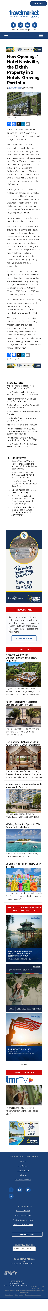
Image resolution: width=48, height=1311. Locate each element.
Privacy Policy (19, 1295)
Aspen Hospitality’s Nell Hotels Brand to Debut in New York (20, 387)
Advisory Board (23, 1170)
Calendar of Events (23, 1211)
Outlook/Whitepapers (23, 1215)
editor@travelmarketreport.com (23, 1263)
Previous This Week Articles (23, 1225)
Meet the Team (23, 1166)
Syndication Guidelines (23, 1180)
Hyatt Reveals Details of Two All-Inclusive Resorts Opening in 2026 (22, 439)
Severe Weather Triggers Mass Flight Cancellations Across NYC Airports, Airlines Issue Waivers (24, 465)
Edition (40, 3)
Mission (23, 1161)
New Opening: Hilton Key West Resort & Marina (23, 413)
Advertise (23, 1175)
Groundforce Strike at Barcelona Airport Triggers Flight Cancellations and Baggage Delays (23, 500)
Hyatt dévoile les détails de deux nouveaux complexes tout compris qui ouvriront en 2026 (22, 431)
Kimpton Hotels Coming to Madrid (22, 425)
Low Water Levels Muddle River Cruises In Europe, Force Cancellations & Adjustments (23, 511)
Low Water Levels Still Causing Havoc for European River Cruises (24, 483)
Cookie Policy (9, 1295)
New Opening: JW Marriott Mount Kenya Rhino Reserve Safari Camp (22, 393)
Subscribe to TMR (24, 638)
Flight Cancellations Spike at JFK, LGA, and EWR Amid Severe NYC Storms (24, 475)
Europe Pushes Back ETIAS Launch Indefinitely (24, 491)
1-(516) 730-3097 (10, 1274)
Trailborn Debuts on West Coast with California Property (23, 406)
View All (24, 1064)
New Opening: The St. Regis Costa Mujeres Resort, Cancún (22, 445)
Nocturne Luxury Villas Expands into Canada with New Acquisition (21, 657)
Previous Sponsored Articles (23, 1220)
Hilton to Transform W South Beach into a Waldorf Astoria (23, 400)
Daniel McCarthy (15, 88)
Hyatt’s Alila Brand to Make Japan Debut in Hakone (22, 419)
